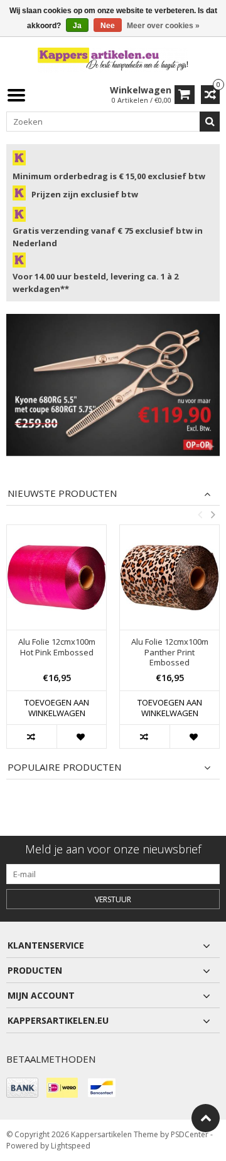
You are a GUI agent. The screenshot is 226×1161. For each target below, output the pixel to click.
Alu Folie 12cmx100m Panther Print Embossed (169, 653)
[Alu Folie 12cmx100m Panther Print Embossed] (169, 577)
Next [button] (212, 514)
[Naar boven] (205, 1118)
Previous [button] (199, 514)
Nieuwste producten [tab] (62, 493)
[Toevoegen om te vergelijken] (31, 736)
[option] (56, 642)
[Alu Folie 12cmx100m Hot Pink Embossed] (56, 577)
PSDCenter (189, 1134)
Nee (107, 25)
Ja (77, 25)
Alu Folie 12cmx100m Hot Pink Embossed (56, 647)
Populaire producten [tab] (64, 767)
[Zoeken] (210, 122)
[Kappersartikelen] (113, 59)
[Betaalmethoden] (22, 1088)
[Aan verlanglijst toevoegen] (81, 736)
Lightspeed (70, 1145)
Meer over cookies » (163, 25)
